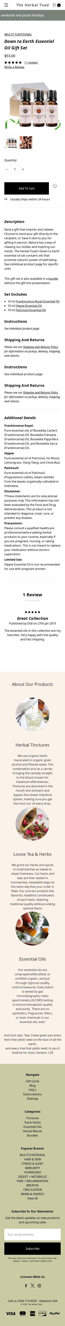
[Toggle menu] (5, 5)
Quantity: (10, 160)
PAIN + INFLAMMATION (32, 1181)
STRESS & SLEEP (32, 1164)
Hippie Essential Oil (29, 306)
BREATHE (32, 1185)
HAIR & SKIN (32, 1159)
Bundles (32, 1135)
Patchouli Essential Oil (31, 310)
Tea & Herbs (32, 1122)
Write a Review (14, 67)
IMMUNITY (32, 1168)
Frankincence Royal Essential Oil (37, 301)
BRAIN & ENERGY (32, 1194)
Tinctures (32, 1118)
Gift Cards (32, 1081)
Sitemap (32, 1099)
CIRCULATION (32, 1190)
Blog (32, 1086)
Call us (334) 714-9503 (22, 1301)
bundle (53, 279)
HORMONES (32, 1172)
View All (32, 1198)
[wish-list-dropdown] (55, 186)
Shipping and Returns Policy (40, 347)
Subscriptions (32, 1094)
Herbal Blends (32, 1131)
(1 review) (31, 63)
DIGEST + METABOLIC (32, 1177)
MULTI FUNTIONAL (32, 1155)
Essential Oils (32, 1127)
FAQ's (32, 1090)
